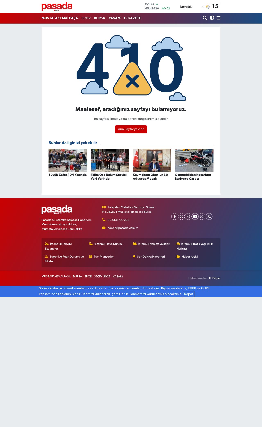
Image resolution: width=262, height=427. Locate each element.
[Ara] (205, 18)
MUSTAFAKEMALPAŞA (60, 18)
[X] (181, 216)
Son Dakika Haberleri (151, 256)
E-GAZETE (132, 18)
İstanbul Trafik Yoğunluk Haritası (195, 246)
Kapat (188, 294)
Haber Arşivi (190, 256)
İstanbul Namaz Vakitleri (154, 243)
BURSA (99, 18)
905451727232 (118, 219)
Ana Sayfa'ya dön (131, 129)
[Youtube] (195, 216)
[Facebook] (174, 216)
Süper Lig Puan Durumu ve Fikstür (64, 259)
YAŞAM (115, 18)
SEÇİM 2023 (102, 276)
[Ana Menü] (218, 18)
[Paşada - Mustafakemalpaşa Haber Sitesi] (57, 6)
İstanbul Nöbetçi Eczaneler (58, 246)
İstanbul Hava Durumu (109, 243)
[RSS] (209, 216)
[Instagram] (188, 216)
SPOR (85, 18)
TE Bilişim (214, 278)
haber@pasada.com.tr (123, 227)
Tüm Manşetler (104, 256)
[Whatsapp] (201, 216)
